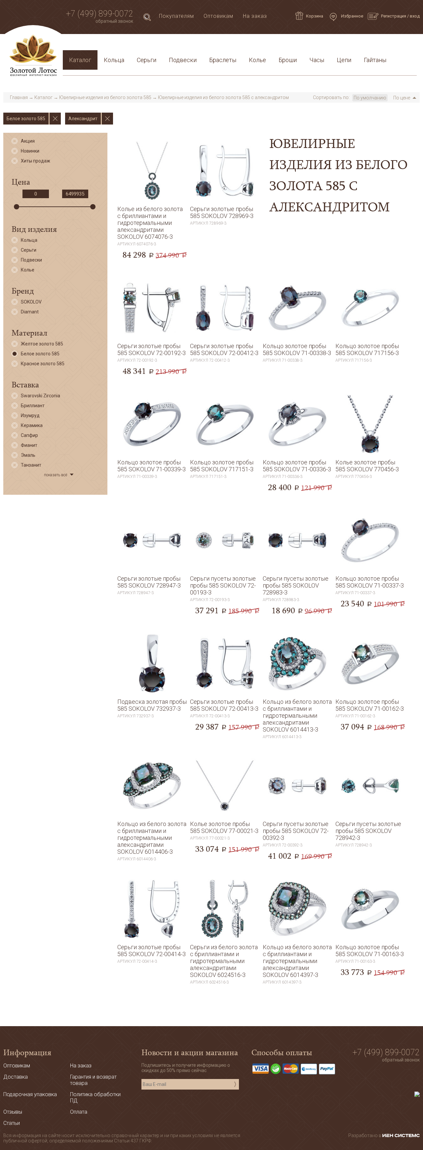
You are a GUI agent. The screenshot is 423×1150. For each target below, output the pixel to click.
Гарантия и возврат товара (209, 44)
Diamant (30, 311)
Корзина (314, 16)
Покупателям (176, 16)
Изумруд (30, 415)
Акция (28, 141)
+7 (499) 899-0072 (99, 13)
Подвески (183, 59)
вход (415, 16)
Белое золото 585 (40, 353)
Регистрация (393, 16)
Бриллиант (33, 405)
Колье (257, 59)
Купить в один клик (152, 258)
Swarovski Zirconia (40, 395)
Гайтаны (375, 59)
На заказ (255, 16)
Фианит (29, 445)
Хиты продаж (35, 160)
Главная (19, 97)
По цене (401, 97)
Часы (316, 59)
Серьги (146, 59)
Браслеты (222, 59)
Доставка (125, 44)
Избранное (351, 16)
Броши (288, 59)
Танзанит (31, 465)
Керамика (32, 425)
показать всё (55, 475)
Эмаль (28, 455)
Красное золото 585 (42, 363)
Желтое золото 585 (42, 343)
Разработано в (365, 1135)
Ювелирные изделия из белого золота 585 (105, 97)
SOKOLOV (31, 302)
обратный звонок (114, 21)
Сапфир (29, 435)
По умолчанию (370, 97)
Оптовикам (218, 16)
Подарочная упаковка (383, 44)
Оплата (156, 44)
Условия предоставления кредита (299, 44)
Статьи (96, 44)
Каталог (80, 59)
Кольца (114, 59)
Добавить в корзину (152, 244)
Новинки (30, 151)
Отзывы (12, 1112)
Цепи (344, 59)
